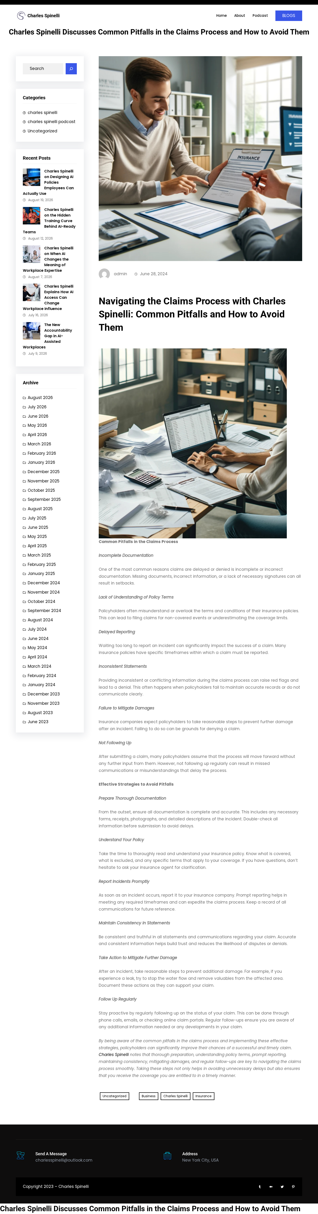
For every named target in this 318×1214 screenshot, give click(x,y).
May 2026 (37, 425)
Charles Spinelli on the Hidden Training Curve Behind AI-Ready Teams (49, 221)
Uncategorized (42, 131)
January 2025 (41, 573)
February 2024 (42, 675)
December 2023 (44, 694)
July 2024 (37, 629)
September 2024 (44, 610)
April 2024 (37, 657)
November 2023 (44, 703)
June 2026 (38, 416)
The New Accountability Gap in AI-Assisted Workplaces (47, 336)
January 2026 (41, 462)
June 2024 (38, 638)
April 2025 (37, 546)
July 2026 (37, 407)
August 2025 (40, 509)
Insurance (204, 1096)
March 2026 (39, 444)
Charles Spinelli (43, 15)
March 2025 (39, 555)
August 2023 (40, 712)
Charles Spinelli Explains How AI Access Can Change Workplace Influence (48, 297)
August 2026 (40, 397)
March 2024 (39, 666)
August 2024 (40, 620)
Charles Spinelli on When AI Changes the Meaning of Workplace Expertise (48, 259)
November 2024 (44, 592)
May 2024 (37, 647)
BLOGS (288, 15)
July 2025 (37, 518)
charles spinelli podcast (51, 121)
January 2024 (41, 685)
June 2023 (38, 722)
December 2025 (44, 472)
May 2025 (37, 536)
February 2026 (42, 453)
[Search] (71, 68)
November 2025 (43, 481)
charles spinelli (42, 112)
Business (149, 1096)
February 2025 (42, 564)
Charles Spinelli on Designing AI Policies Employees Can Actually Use (48, 182)
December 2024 (44, 583)
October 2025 (41, 490)
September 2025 (44, 499)
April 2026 (37, 434)
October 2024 (41, 601)
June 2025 (38, 527)
